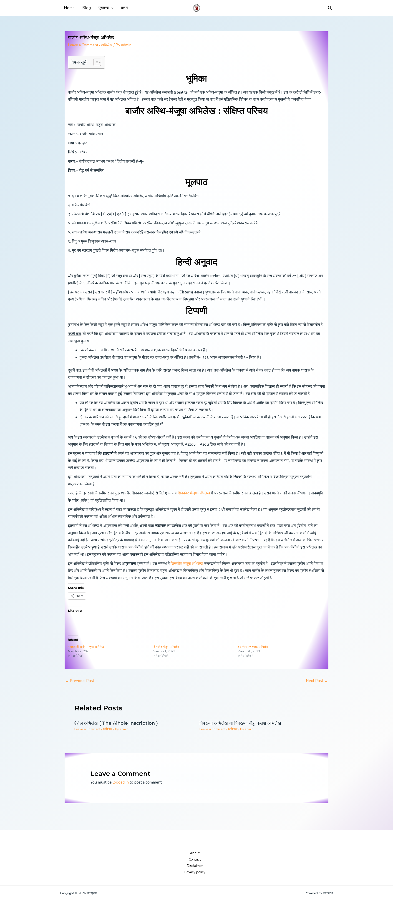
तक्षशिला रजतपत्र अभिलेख (253, 647)
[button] (330, 8)
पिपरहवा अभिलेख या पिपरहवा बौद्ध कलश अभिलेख (240, 723)
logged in (121, 782)
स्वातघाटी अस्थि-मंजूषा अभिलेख (86, 647)
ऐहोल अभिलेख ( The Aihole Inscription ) (116, 723)
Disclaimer (195, 865)
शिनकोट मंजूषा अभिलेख (193, 493)
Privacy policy (194, 872)
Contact (195, 859)
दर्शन (124, 7)
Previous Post (79, 680)
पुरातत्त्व (103, 7)
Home (69, 7)
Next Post (317, 680)
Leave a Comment (83, 45)
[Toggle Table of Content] (95, 62)
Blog (86, 7)
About (195, 853)
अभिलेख (107, 45)
